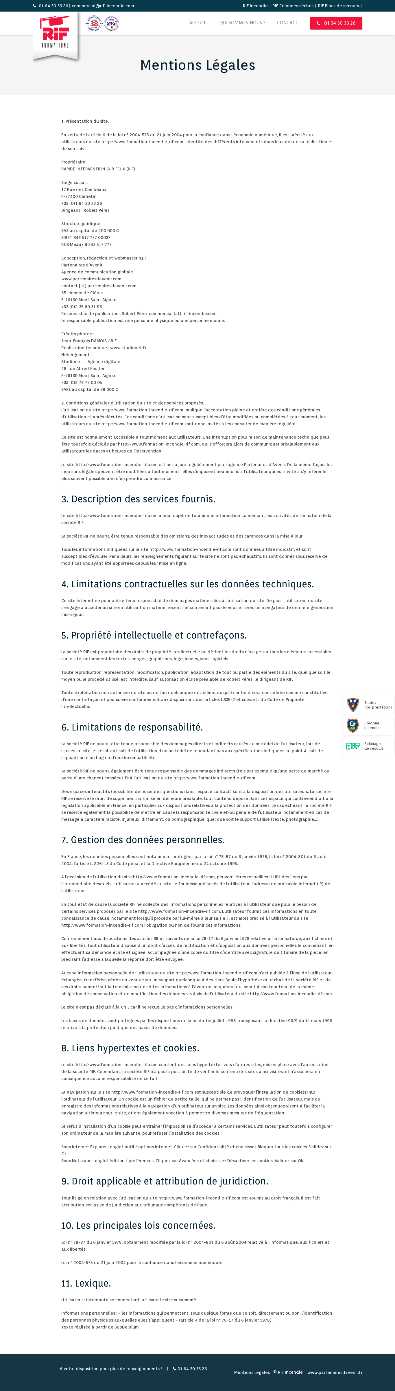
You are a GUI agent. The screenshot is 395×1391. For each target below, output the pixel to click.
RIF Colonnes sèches (292, 5)
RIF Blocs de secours (338, 5)
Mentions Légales (252, 1372)
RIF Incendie (255, 5)
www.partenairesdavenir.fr (334, 1372)
